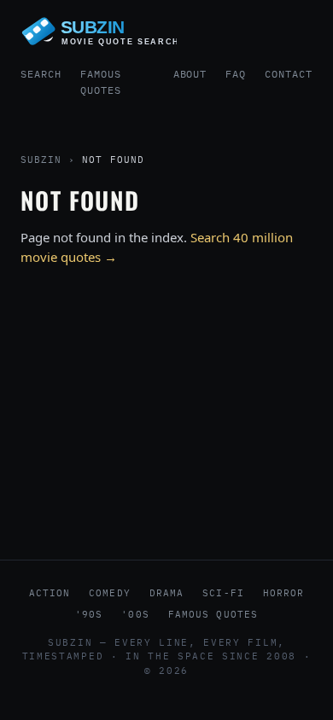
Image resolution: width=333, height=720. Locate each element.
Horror (284, 593)
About (190, 73)
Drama (166, 593)
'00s (135, 614)
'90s (88, 614)
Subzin (40, 159)
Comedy (110, 593)
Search (40, 73)
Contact (289, 73)
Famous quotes (213, 614)
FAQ (235, 73)
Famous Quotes (100, 81)
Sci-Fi (223, 593)
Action (50, 593)
